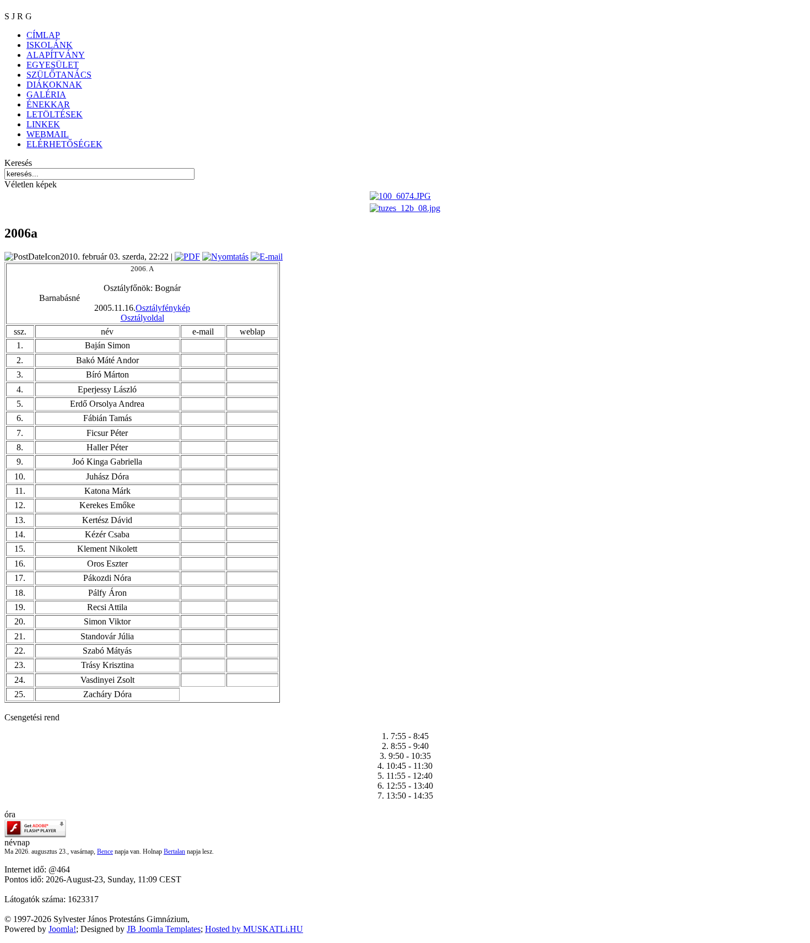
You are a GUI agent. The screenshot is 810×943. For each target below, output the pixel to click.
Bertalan (174, 851)
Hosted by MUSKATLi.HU (254, 929)
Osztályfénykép (163, 307)
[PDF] (187, 256)
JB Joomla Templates (164, 929)
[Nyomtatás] (225, 256)
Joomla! (62, 929)
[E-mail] (267, 256)
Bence (105, 851)
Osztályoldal (142, 317)
